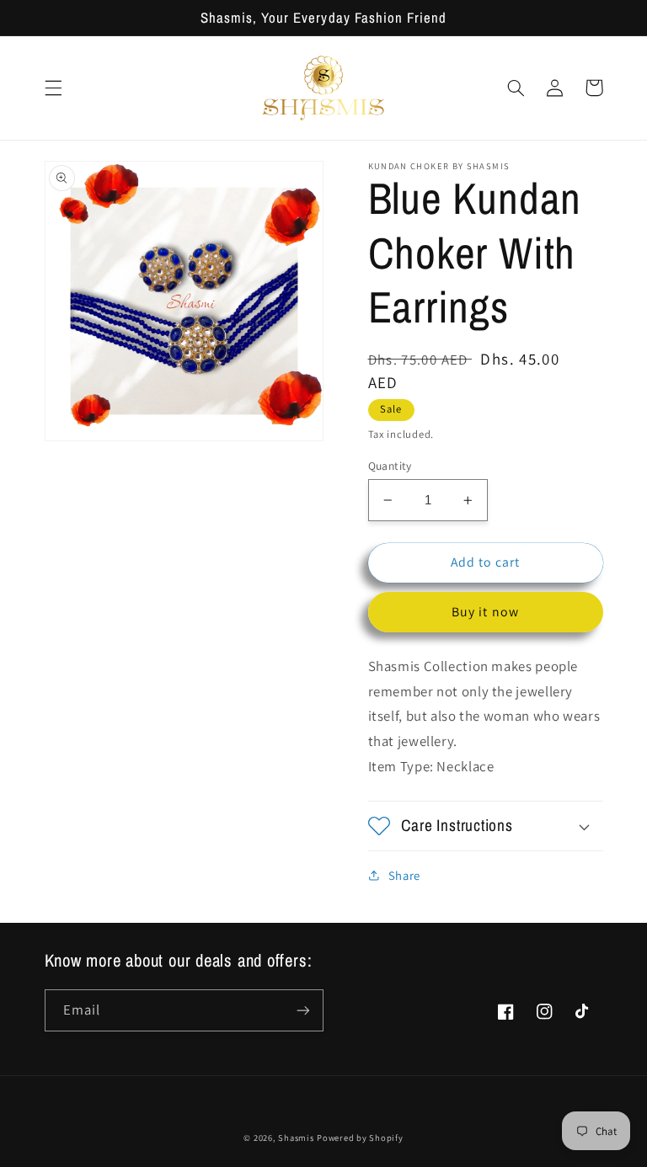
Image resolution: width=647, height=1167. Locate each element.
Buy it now (485, 612)
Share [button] (404, 875)
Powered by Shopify (360, 1137)
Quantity (390, 465)
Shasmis (295, 1137)
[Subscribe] (303, 1010)
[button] (53, 87)
